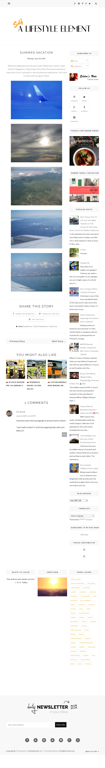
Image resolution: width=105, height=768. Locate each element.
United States (75, 588)
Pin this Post (38, 319)
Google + (74, 111)
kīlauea (20, 412)
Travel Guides (75, 579)
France (73, 609)
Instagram (74, 121)
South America (85, 600)
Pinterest (74, 101)
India (81, 609)
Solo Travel (91, 583)
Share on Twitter (50, 314)
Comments (77, 66)
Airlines (93, 621)
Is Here (83, 250)
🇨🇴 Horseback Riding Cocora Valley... (34, 385)
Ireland (73, 651)
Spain (72, 664)
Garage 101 (85, 263)
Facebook (84, 111)
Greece (81, 647)
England (74, 600)
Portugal (74, 659)
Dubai (73, 604)
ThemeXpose (21, 751)
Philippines (74, 621)
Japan (88, 609)
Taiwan (73, 617)
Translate (88, 519)
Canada (84, 626)
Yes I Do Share (85, 596)
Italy (95, 596)
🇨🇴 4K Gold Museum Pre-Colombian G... (15, 384)
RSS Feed (84, 535)
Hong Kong (92, 647)
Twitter (84, 101)
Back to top (91, 751)
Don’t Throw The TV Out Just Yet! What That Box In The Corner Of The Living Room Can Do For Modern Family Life (84, 223)
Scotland (74, 596)
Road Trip (86, 588)
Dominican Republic (86, 643)
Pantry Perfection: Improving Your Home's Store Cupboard (89, 318)
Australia (82, 592)
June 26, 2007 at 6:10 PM (25, 416)
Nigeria (85, 655)
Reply (64, 434)
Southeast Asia (84, 613)
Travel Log (53, 326)
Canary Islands (76, 638)
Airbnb (81, 617)
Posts (75, 61)
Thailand (91, 604)
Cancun (87, 638)
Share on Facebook (25, 314)
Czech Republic (76, 630)
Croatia (73, 643)
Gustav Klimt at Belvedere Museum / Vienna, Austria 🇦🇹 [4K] (89, 409)
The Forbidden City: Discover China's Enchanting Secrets (88, 439)
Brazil (81, 634)
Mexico (73, 613)
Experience (27, 326)
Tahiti (80, 664)
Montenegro (75, 655)
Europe (73, 592)
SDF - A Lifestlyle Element (49, 751)
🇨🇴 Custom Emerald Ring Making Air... (57, 384)
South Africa (85, 659)
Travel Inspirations (40, 326)
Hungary (81, 604)
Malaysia (93, 592)
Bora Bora (74, 626)
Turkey (84, 621)
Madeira (83, 651)
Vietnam (88, 664)
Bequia (73, 634)
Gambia (73, 647)
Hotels (90, 617)
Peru (93, 655)
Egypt (87, 630)
